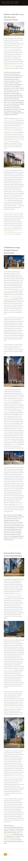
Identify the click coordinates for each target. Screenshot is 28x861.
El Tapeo (5, 200)
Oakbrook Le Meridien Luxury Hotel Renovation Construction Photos (14, 17)
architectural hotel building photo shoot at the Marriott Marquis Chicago (12, 595)
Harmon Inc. (14, 230)
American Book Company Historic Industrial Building (13, 554)
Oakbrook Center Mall (19, 127)
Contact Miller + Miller (17, 89)
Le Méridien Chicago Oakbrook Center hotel (12, 213)
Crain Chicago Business (10, 670)
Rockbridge (6, 230)
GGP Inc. (11, 132)
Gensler (8, 232)
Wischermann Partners (8, 49)
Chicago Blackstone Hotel (9, 400)
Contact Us (8, 839)
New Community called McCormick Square (12, 707)
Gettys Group (9, 440)
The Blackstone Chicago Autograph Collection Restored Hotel (12, 250)
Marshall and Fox (14, 444)
